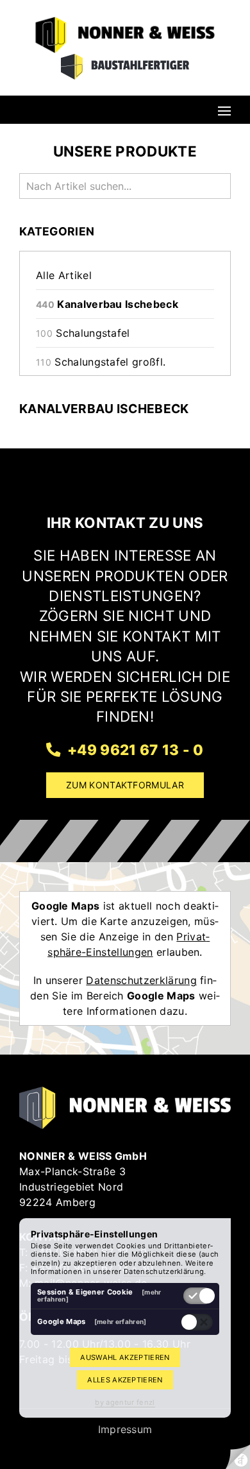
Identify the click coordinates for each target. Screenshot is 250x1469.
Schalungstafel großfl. (100, 361)
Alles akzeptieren (124, 1379)
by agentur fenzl (124, 1402)
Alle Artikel (64, 275)
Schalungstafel (83, 333)
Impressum (125, 1429)
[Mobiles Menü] (224, 109)
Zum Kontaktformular (125, 784)
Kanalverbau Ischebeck (107, 304)
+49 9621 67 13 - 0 (133, 749)
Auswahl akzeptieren (124, 1357)
